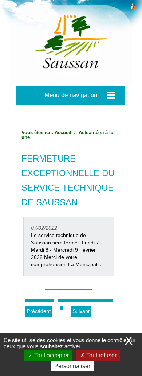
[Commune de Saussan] (71, 45)
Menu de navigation (70, 95)
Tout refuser (101, 355)
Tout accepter (51, 355)
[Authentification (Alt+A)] (133, 5)
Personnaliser (72, 366)
